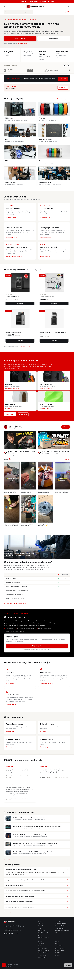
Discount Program (43, 952)
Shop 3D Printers (20, 38)
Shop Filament (53, 38)
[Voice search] (66, 12)
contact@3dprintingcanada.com (12, 930)
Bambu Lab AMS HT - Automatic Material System (53, 333)
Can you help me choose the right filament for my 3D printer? (25, 880)
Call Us (42, 1)
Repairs (40, 945)
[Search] (68, 12)
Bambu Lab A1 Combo (47, 297)
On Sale (40, 935)
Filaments (40, 926)
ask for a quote (25, 346)
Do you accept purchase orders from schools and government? (25, 891)
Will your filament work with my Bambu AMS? (19, 901)
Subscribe (66, 427)
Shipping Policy (42, 948)
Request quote (37, 646)
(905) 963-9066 (34, 649)
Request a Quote (59, 928)
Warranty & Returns (43, 950)
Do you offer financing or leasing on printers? (20, 907)
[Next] (68, 65)
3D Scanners (41, 930)
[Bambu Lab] (14, 70)
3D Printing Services (43, 937)
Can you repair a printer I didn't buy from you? (20, 896)
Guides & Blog (58, 945)
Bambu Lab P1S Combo (13, 297)
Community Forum (60, 948)
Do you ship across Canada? (14, 885)
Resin (39, 928)
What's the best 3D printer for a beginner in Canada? (22, 869)
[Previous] (64, 65)
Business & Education (61, 923)
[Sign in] (65, 6)
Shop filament (10, 414)
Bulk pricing (23, 414)
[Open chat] (4, 965)
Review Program (42, 955)
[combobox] (18, 12)
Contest (57, 955)
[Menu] (5, 6)
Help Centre (41, 943)
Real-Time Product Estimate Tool (62, 931)
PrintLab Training (59, 950)
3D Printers (41, 923)
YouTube (57, 952)
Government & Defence (61, 926)
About (56, 943)
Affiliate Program (42, 957)
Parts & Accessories (43, 933)
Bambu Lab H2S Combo (13, 332)
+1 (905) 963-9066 (8, 929)
